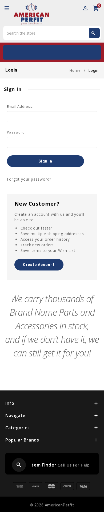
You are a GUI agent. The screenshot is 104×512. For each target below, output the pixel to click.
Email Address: (20, 106)
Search (93, 33)
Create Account (39, 265)
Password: (16, 132)
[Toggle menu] (9, 8)
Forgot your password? (29, 179)
